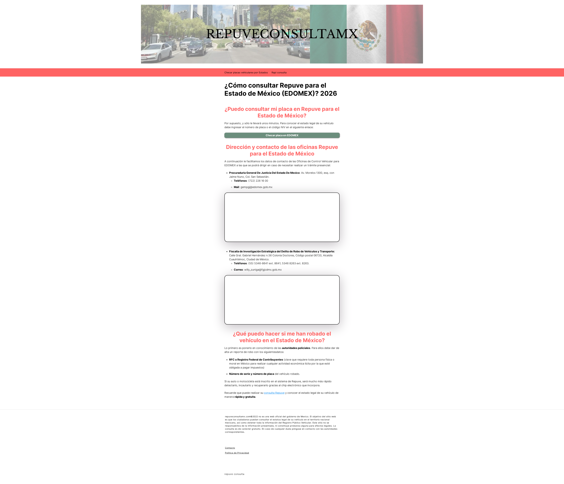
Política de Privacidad (237, 453)
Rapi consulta (279, 72)
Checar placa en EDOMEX (282, 135)
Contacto (230, 448)
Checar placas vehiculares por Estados (246, 72)
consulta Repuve (274, 392)
